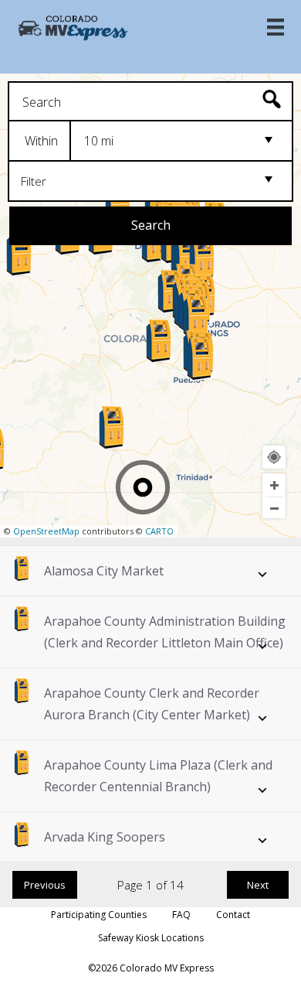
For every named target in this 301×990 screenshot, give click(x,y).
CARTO (159, 531)
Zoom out (274, 508)
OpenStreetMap (46, 531)
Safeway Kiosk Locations (151, 937)
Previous (45, 885)
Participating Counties (99, 914)
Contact (233, 914)
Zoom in (274, 485)
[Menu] (275, 27)
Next (258, 885)
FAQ (181, 914)
